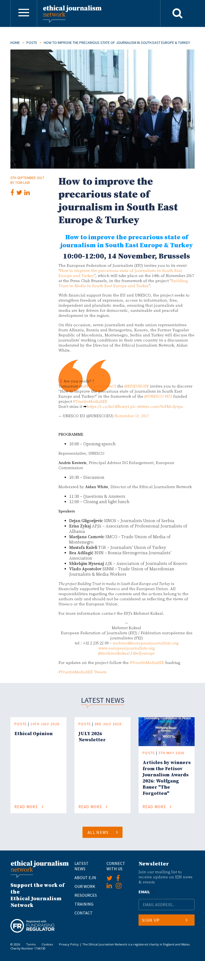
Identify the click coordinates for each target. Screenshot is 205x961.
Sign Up (151, 920)
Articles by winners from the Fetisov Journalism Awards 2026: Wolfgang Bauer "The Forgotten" (167, 777)
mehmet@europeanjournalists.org (145, 643)
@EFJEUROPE (136, 386)
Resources (85, 895)
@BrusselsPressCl (100, 386)
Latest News (81, 866)
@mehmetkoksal (114, 653)
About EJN (85, 877)
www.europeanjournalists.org (126, 648)
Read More (26, 806)
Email (146, 891)
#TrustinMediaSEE (90, 401)
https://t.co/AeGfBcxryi (108, 406)
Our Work (84, 886)
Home (15, 42)
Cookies (47, 944)
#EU (168, 396)
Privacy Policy (69, 944)
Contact (83, 913)
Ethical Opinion (33, 734)
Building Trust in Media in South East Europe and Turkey (123, 283)
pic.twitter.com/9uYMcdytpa (156, 406)
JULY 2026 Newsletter (92, 737)
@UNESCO (154, 396)
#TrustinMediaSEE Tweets (82, 672)
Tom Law (22, 182)
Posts (31, 42)
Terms (31, 944)
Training (83, 904)
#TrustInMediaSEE (147, 662)
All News (98, 832)
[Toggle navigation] (23, 13)
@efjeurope (144, 653)
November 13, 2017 (132, 416)
